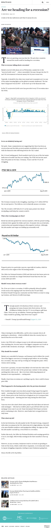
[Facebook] (14, 24)
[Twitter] (12, 24)
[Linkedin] (17, 24)
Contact (17, 526)
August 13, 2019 (36, 319)
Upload (28, 526)
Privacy (22, 526)
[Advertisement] (25, 466)
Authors (11, 526)
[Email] (19, 24)
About (6, 526)
